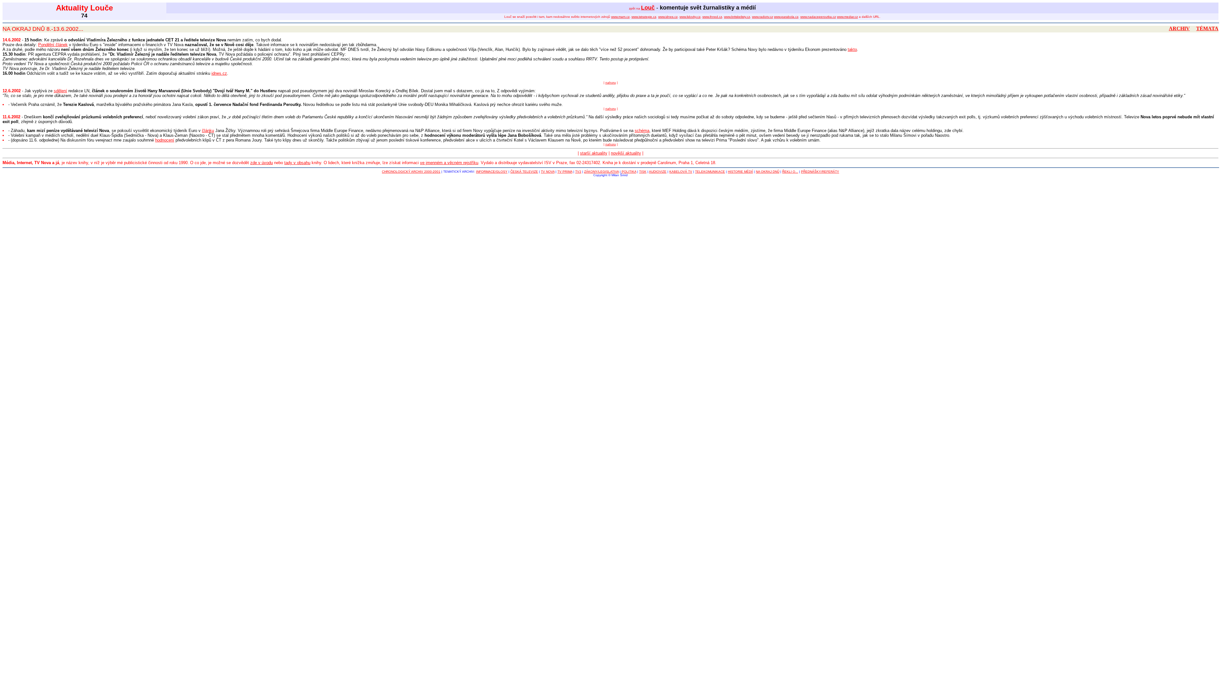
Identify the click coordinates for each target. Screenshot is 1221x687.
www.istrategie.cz (643, 16)
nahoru (610, 82)
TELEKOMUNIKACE (710, 171)
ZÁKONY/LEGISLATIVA (601, 171)
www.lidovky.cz (689, 16)
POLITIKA (629, 171)
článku (208, 130)
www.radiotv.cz (762, 16)
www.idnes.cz (668, 16)
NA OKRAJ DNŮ (767, 171)
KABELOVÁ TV (680, 171)
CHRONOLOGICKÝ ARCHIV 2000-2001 (411, 171)
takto (852, 49)
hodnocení (164, 140)
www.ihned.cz (712, 16)
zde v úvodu (261, 162)
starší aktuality (593, 153)
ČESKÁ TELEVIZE (524, 171)
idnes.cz (219, 73)
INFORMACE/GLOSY (491, 171)
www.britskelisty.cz (737, 16)
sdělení (60, 90)
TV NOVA (548, 171)
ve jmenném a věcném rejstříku (449, 162)
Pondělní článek (53, 44)
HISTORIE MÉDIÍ (740, 171)
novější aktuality (626, 153)
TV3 (578, 171)
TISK (642, 171)
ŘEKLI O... (790, 171)
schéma (642, 130)
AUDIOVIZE (657, 171)
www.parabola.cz (786, 16)
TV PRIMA (564, 171)
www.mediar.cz (847, 16)
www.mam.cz (620, 16)
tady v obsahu (297, 162)
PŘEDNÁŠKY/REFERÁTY (820, 171)
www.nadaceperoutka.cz (818, 16)
